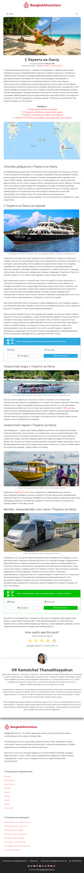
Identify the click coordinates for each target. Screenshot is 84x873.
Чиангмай (8, 808)
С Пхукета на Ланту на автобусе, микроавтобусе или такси (42, 117)
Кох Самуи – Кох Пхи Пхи (14, 842)
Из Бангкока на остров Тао (15, 826)
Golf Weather (76, 861)
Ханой (7, 804)
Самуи (7, 800)
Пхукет (7, 796)
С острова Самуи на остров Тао (17, 846)
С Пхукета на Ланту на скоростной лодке (42, 112)
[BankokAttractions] (42, 5)
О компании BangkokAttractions (14, 861)
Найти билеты (62, 356)
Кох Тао (7, 788)
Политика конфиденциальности (54, 861)
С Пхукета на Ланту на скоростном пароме (42, 115)
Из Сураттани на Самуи (14, 838)
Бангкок (7, 776)
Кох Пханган (9, 780)
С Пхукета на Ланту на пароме (42, 109)
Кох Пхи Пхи (9, 784)
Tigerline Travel (21, 492)
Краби (7, 792)
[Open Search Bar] (77, 13)
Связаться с (34, 861)
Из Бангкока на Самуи (13, 830)
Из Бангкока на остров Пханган (17, 822)
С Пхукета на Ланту (12, 850)
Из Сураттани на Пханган (15, 834)
